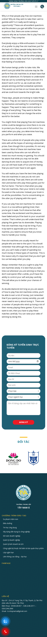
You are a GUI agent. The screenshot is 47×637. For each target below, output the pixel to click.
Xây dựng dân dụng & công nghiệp (16, 531)
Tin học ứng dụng (10, 527)
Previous (2, 459)
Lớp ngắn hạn (8, 552)
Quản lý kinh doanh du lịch (13, 544)
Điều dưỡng (7, 523)
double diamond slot (13, 289)
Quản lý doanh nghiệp (11, 540)
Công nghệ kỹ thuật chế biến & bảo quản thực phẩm (23, 548)
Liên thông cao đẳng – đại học (15, 556)
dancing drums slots (11, 161)
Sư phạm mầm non (10, 519)
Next (45, 459)
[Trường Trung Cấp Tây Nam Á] (14, 5)
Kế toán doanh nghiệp (11, 536)
